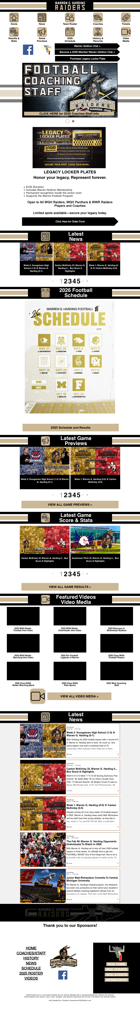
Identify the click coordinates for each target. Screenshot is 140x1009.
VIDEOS (31, 978)
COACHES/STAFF (31, 953)
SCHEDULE (31, 968)
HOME (31, 948)
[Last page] (87, 281)
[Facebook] (28, 50)
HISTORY (31, 958)
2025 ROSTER (31, 973)
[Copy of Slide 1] (72, 121)
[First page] (53, 281)
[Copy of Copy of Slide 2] (66, 121)
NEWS (31, 963)
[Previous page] (57, 281)
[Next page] (83, 281)
